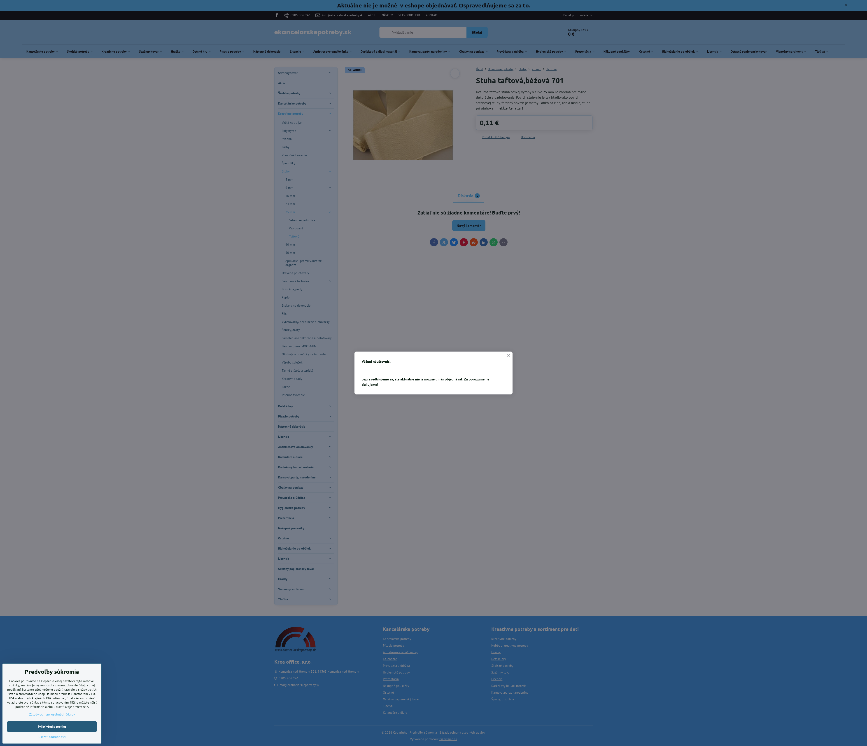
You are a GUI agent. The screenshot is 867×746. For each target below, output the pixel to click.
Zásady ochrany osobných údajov (52, 714)
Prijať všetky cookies (52, 727)
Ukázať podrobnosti (52, 737)
